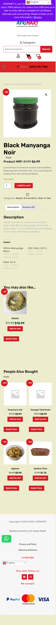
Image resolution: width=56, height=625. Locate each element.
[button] (5, 67)
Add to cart (15, 328)
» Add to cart (24, 185)
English (10, 563)
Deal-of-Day (16, 84)
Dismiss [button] (37, 17)
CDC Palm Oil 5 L (37, 248)
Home (6, 84)
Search (46, 49)
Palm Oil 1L (10, 262)
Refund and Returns (28, 550)
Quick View (11, 339)
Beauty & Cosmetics (26, 198)
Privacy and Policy (28, 544)
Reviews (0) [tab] (29, 207)
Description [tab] (13, 207)
